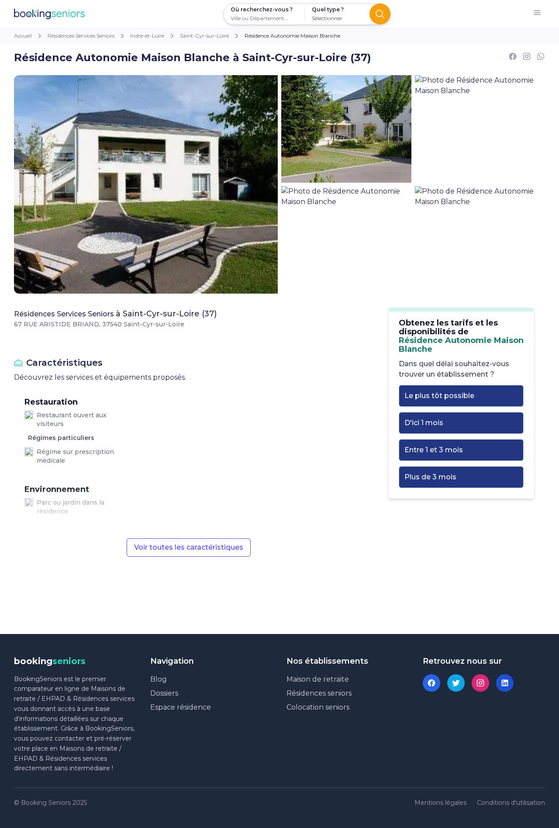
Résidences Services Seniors (81, 35)
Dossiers (164, 693)
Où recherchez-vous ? (262, 9)
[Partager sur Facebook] (512, 58)
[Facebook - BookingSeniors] (431, 683)
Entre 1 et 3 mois (433, 450)
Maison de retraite (317, 679)
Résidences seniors (319, 693)
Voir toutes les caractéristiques (188, 547)
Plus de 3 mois (430, 477)
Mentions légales (440, 803)
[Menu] (537, 14)
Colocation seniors (317, 707)
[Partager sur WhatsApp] (540, 58)
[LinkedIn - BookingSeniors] (505, 683)
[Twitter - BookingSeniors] (456, 683)
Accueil (23, 35)
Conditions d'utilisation (511, 803)
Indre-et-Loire (147, 35)
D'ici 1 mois (423, 423)
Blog (158, 679)
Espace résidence (180, 707)
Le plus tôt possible (439, 395)
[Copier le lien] (526, 58)
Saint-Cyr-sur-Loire (204, 35)
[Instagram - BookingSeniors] (480, 683)
